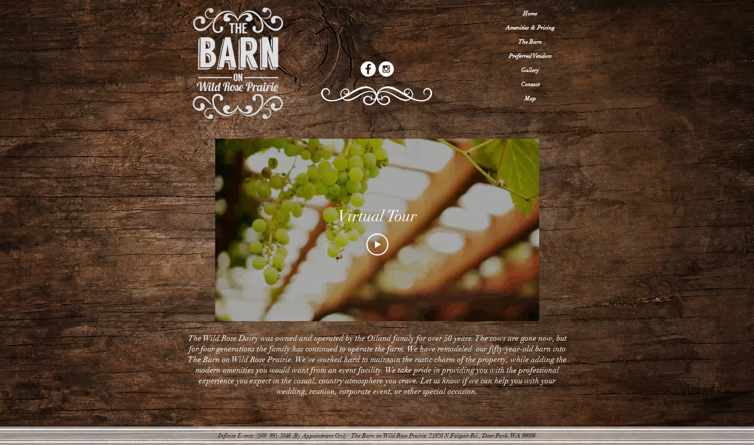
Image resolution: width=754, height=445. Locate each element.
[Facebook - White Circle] (368, 69)
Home (530, 13)
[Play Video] (377, 245)
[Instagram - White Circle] (386, 69)
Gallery (530, 70)
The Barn (530, 41)
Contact (530, 84)
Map (530, 98)
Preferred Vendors (530, 55)
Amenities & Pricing (530, 27)
